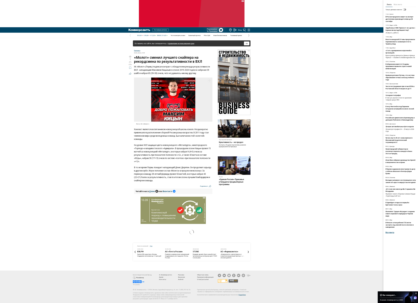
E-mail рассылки (203, 279)
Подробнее (242, 295)
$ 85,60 (139, 35)
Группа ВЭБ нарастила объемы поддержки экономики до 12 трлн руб (149, 255)
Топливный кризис (236, 35)
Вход (240, 30)
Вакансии (181, 277)
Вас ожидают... (389, 295)
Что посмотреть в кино (178, 35)
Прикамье (137, 51)
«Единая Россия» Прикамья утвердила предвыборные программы (231, 182)
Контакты (162, 279)
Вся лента (390, 232)
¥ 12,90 (152, 35)
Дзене (152, 191)
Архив (161, 277)
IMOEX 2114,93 (161, 35)
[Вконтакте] (224, 275)
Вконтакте (167, 191)
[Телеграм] (219, 275)
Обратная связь (202, 275)
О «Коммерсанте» (165, 275)
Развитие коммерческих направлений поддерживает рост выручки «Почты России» (177, 256)
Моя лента (398, 4)
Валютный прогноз (195, 35)
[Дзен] (229, 275)
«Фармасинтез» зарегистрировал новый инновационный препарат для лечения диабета (232, 256)
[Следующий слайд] (248, 252)
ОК (247, 43)
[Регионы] (230, 30)
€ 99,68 (146, 35)
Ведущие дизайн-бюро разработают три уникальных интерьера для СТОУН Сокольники (205, 256)
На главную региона (160, 30)
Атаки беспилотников (220, 35)
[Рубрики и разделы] (248, 30)
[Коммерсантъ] (139, 29)
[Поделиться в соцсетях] (130, 73)
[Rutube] (238, 275)
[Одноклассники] (233, 275)
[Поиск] (244, 30)
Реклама (181, 275)
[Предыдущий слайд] (135, 252)
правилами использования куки (181, 43)
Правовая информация (205, 277)
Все (151, 246)
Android (180, 279)
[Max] (243, 275)
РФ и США (207, 35)
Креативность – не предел (231, 142)
